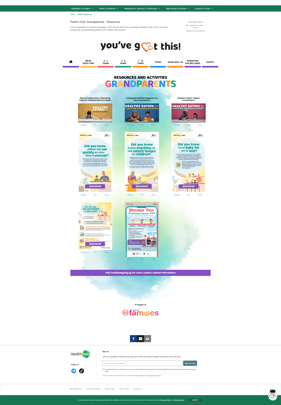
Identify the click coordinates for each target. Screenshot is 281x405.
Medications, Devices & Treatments (140, 8)
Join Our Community (93, 389)
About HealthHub (75, 389)
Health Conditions (107, 8)
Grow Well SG (175, 62)
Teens (158, 62)
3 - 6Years (123, 62)
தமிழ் (106, 125)
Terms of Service (152, 375)
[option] (95, 111)
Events (210, 62)
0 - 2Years (106, 62)
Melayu (84, 125)
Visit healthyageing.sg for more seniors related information (140, 272)
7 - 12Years (140, 62)
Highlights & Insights (80, 8)
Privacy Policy (139, 375)
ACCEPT (195, 400)
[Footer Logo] (80, 354)
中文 (95, 125)
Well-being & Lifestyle (176, 8)
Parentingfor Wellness (192, 62)
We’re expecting (88, 62)
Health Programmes (84, 14)
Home (73, 14)
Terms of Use (151, 369)
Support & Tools (202, 8)
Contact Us (137, 389)
